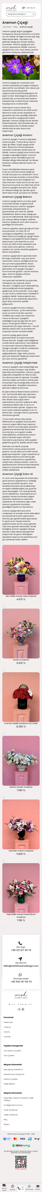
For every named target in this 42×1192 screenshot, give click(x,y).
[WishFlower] (11, 8)
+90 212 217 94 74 (21, 950)
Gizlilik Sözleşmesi (11, 1115)
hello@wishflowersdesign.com (21, 966)
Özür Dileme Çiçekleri (12, 1051)
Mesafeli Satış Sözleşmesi (14, 1074)
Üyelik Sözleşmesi (11, 1110)
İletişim (6, 1124)
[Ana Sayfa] (21, 997)
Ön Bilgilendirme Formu (13, 1105)
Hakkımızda (8, 1022)
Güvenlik (7, 1037)
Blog (15, 27)
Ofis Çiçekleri (9, 1055)
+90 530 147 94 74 (21, 981)
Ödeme (7, 1032)
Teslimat (7, 1027)
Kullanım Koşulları (11, 1079)
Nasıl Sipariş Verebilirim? (13, 1069)
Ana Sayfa (7, 27)
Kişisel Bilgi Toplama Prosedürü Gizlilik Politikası (18, 1099)
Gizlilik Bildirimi (9, 1084)
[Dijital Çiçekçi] (21, 1145)
